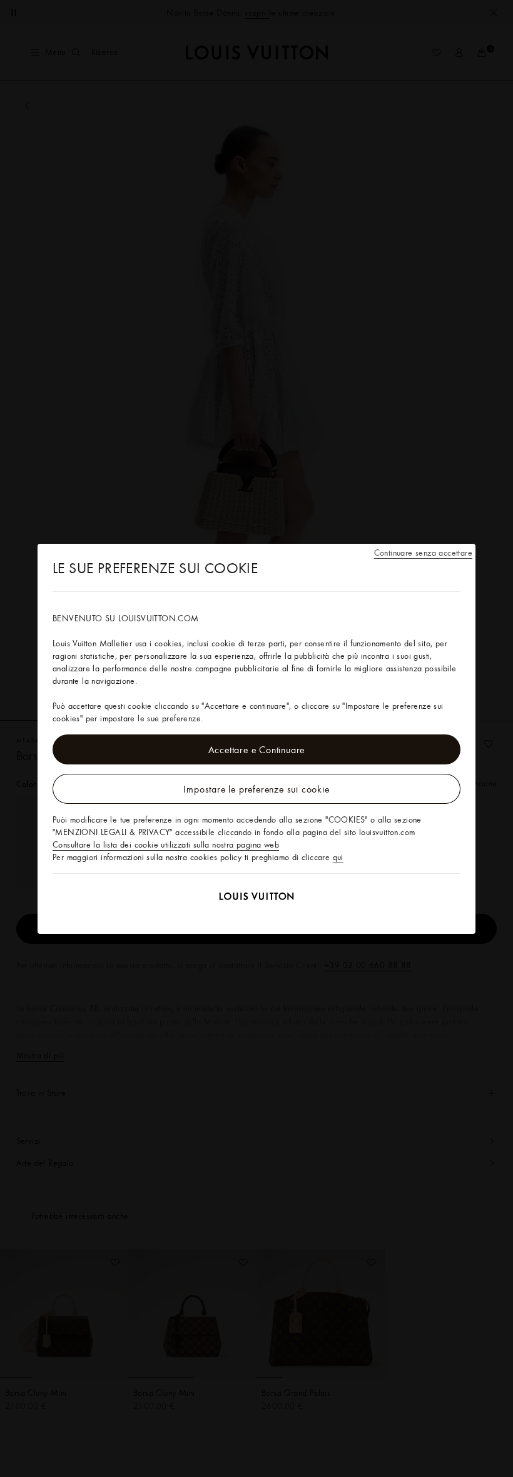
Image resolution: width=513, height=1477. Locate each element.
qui (338, 857)
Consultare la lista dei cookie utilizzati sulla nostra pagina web (166, 844)
